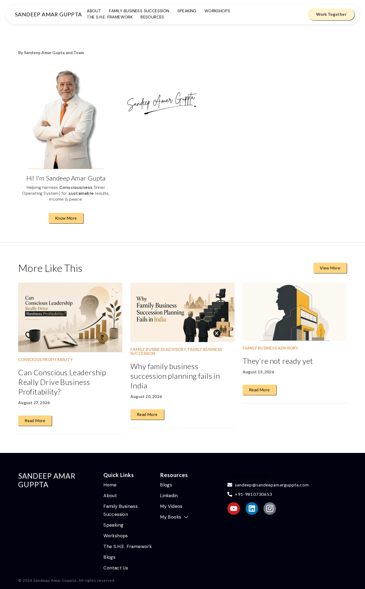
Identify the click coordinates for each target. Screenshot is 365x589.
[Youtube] (233, 508)
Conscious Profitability (45, 359)
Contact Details (248, 475)
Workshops (217, 11)
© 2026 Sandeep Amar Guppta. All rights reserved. (66, 580)
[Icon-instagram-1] (269, 508)
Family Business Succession (139, 11)
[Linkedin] (252, 508)
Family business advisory (158, 349)
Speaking (186, 11)
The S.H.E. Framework (110, 17)
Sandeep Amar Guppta (48, 14)
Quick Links (118, 475)
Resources (152, 17)
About (94, 11)
